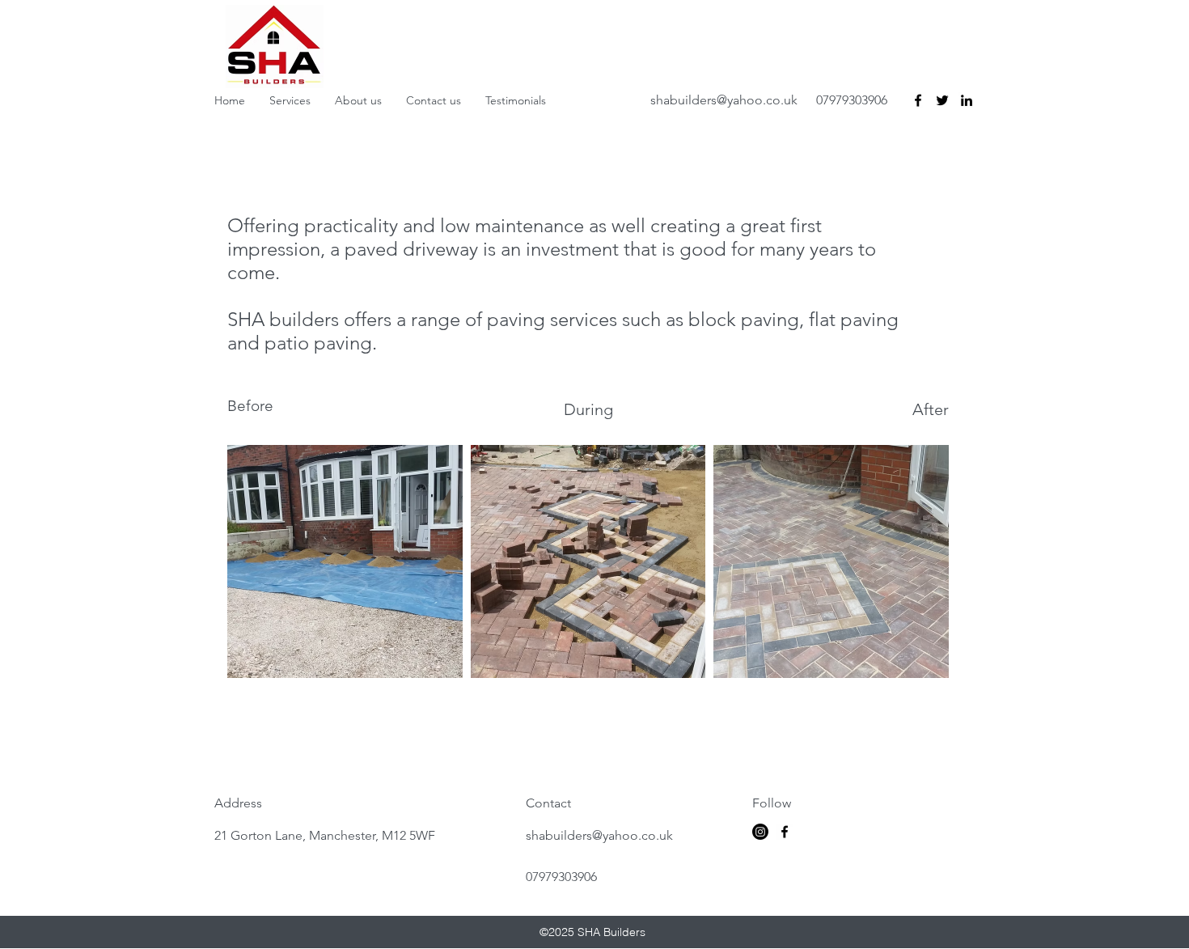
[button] (345, 561)
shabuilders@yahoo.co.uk (724, 100)
